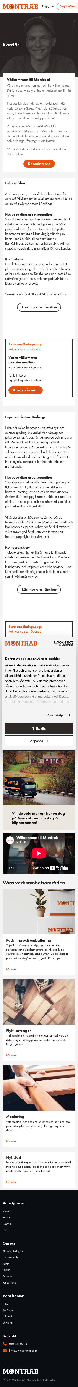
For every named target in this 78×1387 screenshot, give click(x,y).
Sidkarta (7, 1276)
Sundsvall (8, 1323)
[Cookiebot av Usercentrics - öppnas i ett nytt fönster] (55, 643)
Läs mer (11, 969)
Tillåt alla (39, 728)
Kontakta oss (39, 163)
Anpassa (36, 741)
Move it (7, 1211)
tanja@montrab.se (30, 380)
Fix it (5, 1230)
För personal (9, 1282)
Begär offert (67, 6)
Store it (6, 1217)
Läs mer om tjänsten (39, 306)
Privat (46, 6)
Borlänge (8, 1310)
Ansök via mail (26, 389)
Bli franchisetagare (13, 1251)
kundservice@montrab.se (23, 1350)
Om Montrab (10, 1257)
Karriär (6, 1264)
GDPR (6, 1270)
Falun (6, 1304)
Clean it (7, 1224)
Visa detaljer (56, 715)
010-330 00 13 (18, 1344)
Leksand (7, 1316)
